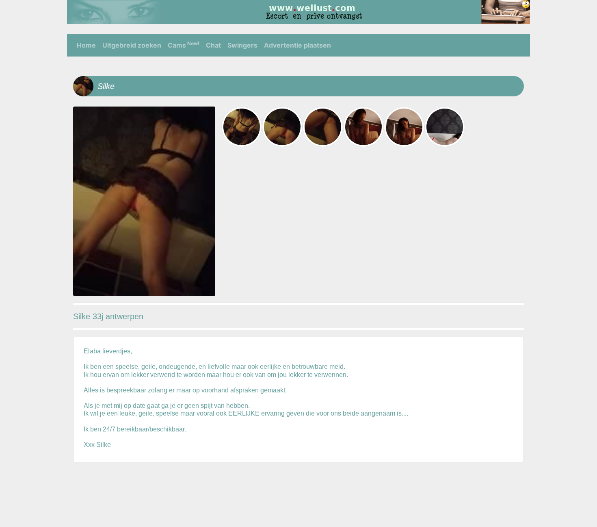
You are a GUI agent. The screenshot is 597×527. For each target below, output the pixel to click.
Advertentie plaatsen (297, 45)
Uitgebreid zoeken (131, 45)
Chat (213, 45)
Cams (183, 44)
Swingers (242, 45)
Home (86, 45)
